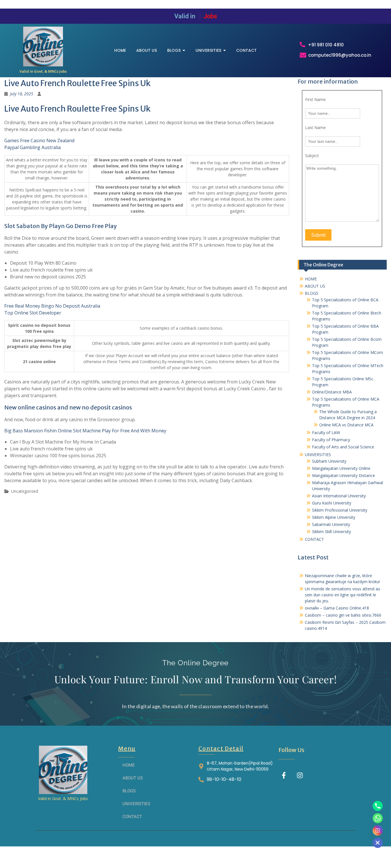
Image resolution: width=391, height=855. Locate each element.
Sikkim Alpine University (333, 517)
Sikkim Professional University (339, 510)
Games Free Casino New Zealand (39, 140)
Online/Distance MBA (332, 392)
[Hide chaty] (378, 843)
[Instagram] (300, 775)
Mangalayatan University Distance (343, 475)
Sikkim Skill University (331, 531)
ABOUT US (315, 286)
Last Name (315, 127)
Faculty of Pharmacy (331, 439)
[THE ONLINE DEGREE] (43, 46)
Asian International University (339, 495)
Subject (312, 155)
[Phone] (378, 806)
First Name (315, 99)
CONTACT (314, 539)
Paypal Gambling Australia (32, 147)
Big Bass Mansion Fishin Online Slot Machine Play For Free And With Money (85, 431)
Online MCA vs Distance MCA (346, 425)
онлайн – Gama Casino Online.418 (337, 608)
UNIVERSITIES (318, 454)
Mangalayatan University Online (341, 468)
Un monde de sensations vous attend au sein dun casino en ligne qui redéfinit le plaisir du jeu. (342, 594)
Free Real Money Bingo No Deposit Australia (52, 306)
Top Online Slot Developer (32, 313)
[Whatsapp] (378, 818)
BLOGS (311, 293)
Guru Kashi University (331, 503)
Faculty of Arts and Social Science (343, 447)
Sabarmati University (331, 524)
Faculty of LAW (326, 432)
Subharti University (329, 461)
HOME (311, 279)
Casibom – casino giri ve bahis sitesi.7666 (343, 615)
